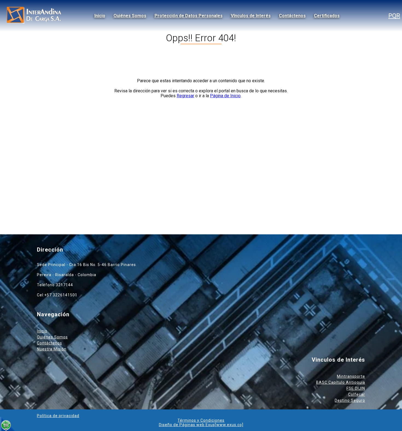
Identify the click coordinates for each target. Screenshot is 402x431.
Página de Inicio (225, 95)
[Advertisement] (201, 152)
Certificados (327, 15)
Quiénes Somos (129, 15)
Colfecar (356, 394)
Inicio (99, 15)
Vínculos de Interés (251, 15)
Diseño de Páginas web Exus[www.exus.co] (201, 425)
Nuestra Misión (51, 349)
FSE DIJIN (355, 388)
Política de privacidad (58, 416)
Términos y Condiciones (201, 420)
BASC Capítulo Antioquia (340, 382)
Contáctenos (292, 15)
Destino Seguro (350, 400)
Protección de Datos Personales (189, 15)
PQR (394, 15)
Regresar (185, 95)
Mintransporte (351, 376)
